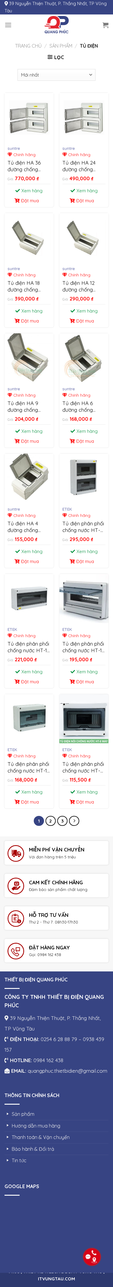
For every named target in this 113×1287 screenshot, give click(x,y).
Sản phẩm (60, 46)
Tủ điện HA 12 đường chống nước (78, 286)
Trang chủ (28, 46)
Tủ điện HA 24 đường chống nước (79, 166)
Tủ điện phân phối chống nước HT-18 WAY (29, 647)
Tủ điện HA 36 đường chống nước (24, 166)
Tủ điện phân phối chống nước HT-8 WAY (83, 767)
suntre (14, 148)
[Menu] (8, 24)
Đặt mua (30, 200)
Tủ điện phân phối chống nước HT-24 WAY (83, 527)
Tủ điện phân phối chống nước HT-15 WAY (83, 647)
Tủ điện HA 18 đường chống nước (24, 286)
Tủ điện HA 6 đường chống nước (77, 407)
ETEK (67, 508)
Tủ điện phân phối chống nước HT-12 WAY (29, 767)
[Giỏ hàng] (105, 25)
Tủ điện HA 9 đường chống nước (23, 407)
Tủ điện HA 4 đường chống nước (23, 527)
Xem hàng (31, 191)
